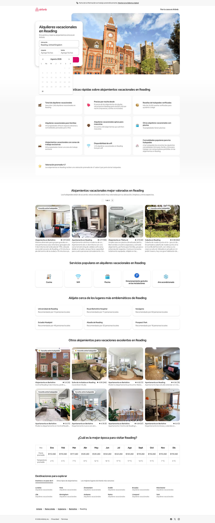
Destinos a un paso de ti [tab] (44, 481)
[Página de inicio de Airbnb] (41, 9)
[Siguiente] (112, 200)
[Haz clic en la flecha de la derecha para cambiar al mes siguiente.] (69, 59)
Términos (64, 519)
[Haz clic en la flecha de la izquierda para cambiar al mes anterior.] (43, 59)
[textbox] (49, 52)
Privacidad (55, 519)
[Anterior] (103, 200)
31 (42, 91)
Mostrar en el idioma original (128, 3)
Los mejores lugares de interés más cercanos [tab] (97, 481)
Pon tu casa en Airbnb (169, 9)
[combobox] (59, 44)
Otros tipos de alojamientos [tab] (67, 481)
